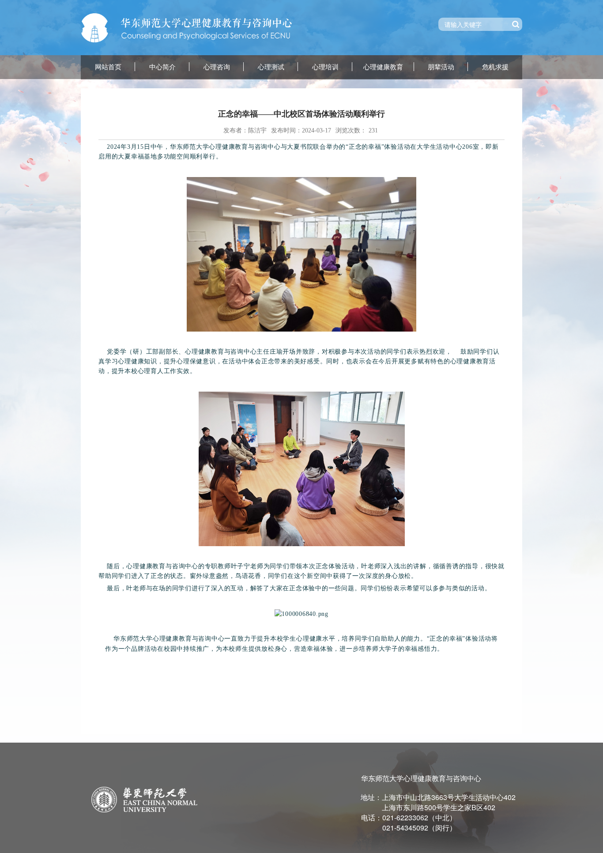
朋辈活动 (441, 67)
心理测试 (271, 67)
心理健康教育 (383, 67)
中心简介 (162, 67)
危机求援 (495, 67)
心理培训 (325, 67)
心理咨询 (217, 67)
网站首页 (108, 67)
